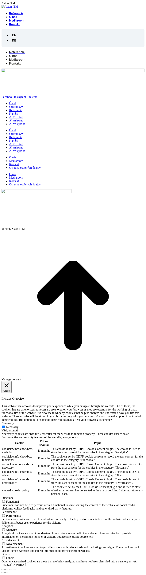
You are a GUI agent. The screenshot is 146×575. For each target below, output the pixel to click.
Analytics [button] (7, 526)
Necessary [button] (8, 423)
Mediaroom (16, 160)
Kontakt (14, 164)
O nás (12, 157)
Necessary (12, 427)
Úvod (12, 103)
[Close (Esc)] (3, 569)
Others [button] (6, 554)
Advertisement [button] (10, 540)
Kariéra (13, 113)
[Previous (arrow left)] (3, 572)
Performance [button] (9, 512)
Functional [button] (8, 497)
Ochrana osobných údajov (25, 167)
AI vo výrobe (17, 123)
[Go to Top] (73, 376)
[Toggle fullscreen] (10, 569)
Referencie (15, 110)
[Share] (6, 569)
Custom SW (16, 106)
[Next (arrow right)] (6, 572)
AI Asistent (16, 120)
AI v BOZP (16, 117)
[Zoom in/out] (14, 569)
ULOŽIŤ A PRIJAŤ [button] (14, 564)
